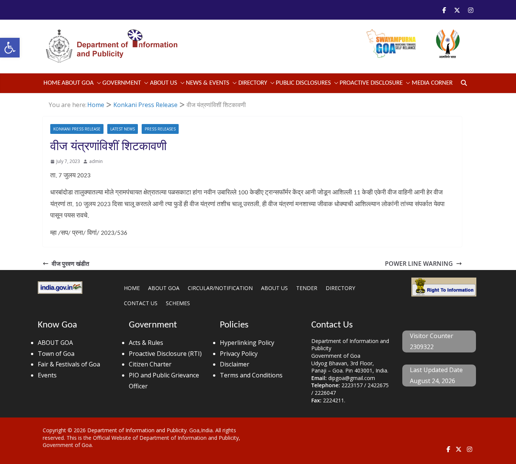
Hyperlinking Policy (247, 342)
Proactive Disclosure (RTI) (165, 353)
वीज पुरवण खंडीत (70, 263)
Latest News (122, 129)
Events (47, 375)
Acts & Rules (146, 342)
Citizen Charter (150, 364)
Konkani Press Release (76, 129)
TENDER (306, 288)
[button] (10, 47)
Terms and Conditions (251, 375)
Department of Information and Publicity (137, 430)
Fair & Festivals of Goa (69, 364)
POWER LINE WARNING (419, 263)
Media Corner (432, 83)
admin (96, 161)
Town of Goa (56, 353)
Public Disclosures (303, 83)
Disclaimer (234, 364)
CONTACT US (141, 303)
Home (51, 83)
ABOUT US (274, 288)
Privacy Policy (239, 353)
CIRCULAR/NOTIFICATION (220, 288)
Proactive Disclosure (371, 83)
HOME (132, 288)
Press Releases (160, 129)
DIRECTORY (340, 288)
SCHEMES (178, 303)
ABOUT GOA (78, 83)
